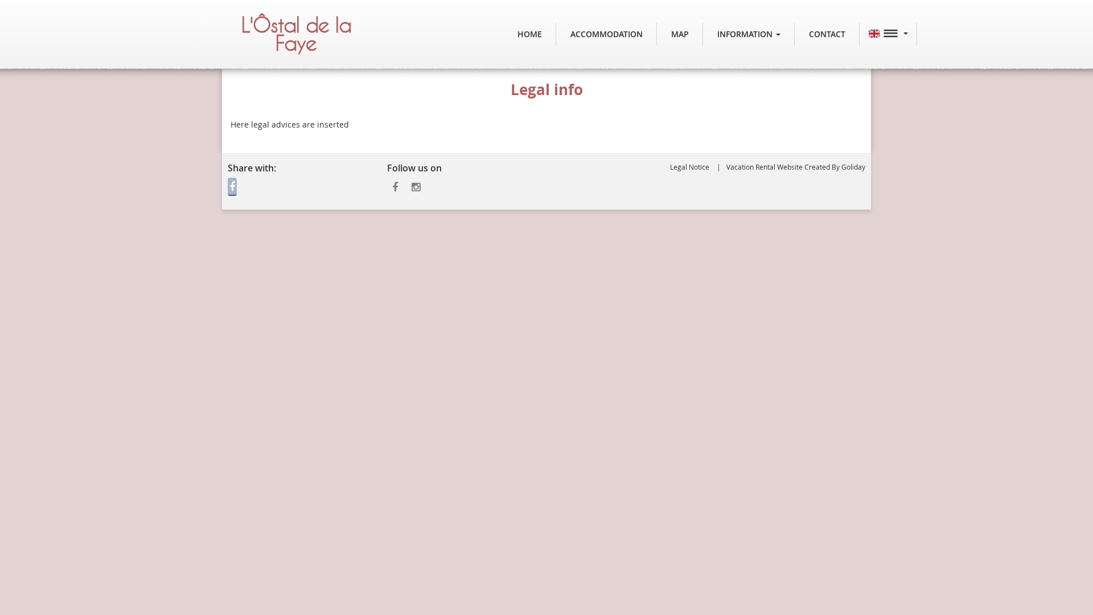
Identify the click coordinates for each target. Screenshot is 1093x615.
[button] (749, 34)
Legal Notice (689, 166)
